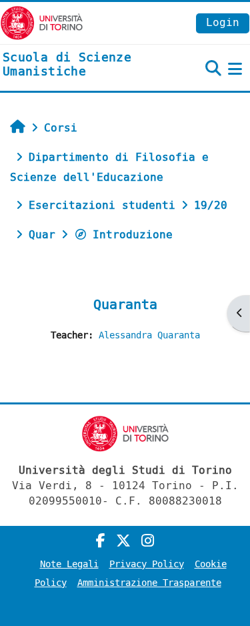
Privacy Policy (146, 564)
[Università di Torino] (41, 22)
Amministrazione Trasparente (149, 583)
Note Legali (69, 564)
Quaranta (125, 304)
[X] (123, 541)
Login (222, 22)
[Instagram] (147, 541)
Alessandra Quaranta (149, 335)
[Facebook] (101, 541)
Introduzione (133, 234)
